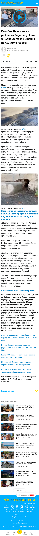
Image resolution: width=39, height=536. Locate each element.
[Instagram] (17, 507)
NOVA (3, 88)
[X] (27, 507)
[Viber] (6, 507)
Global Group (31, 503)
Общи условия (19, 515)
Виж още (19, 490)
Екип (14, 512)
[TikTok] (22, 507)
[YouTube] (32, 507)
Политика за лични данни (19, 519)
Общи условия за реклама (19, 523)
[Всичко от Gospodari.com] (3, 49)
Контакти (29, 512)
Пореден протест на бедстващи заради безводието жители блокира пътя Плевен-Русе (19, 338)
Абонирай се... (9, 61)
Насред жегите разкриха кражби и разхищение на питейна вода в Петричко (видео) (18, 347)
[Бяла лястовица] (3, 56)
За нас (8, 512)
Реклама (21, 512)
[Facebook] (12, 507)
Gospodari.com (12, 48)
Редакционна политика (19, 517)
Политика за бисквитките (19, 521)
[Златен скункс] (8, 56)
